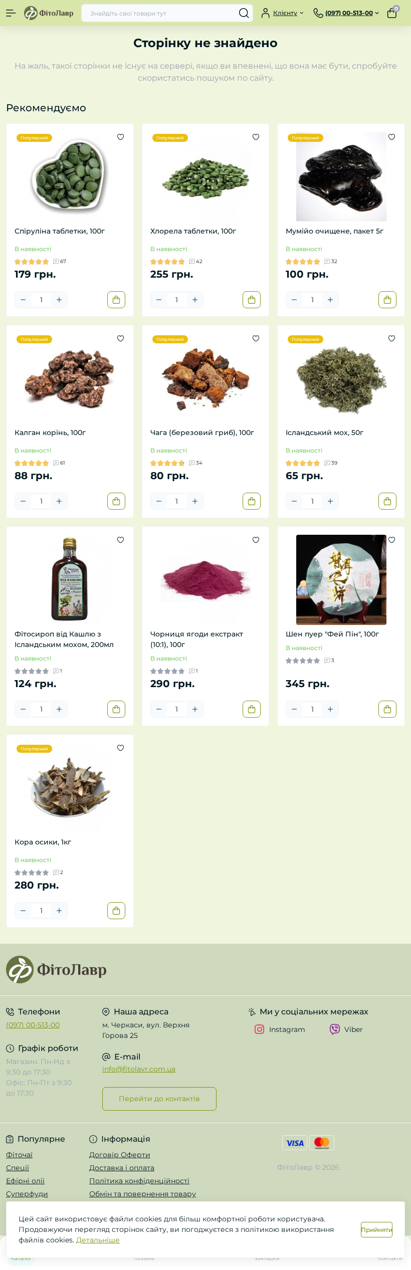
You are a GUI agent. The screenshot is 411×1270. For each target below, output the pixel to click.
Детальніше (98, 1239)
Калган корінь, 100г (50, 432)
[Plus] (59, 300)
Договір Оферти (119, 1154)
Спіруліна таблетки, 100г (60, 231)
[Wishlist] (120, 137)
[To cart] (116, 299)
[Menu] (11, 13)
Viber (353, 1029)
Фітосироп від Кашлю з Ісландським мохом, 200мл (64, 639)
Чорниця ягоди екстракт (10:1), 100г (196, 639)
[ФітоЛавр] (68, 969)
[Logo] (48, 13)
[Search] (244, 13)
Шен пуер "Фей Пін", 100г (332, 634)
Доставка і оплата (121, 1167)
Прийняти (376, 1229)
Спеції (17, 1167)
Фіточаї (19, 1154)
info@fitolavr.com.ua (138, 1069)
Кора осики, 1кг (43, 841)
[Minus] (23, 300)
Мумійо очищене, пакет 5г (334, 231)
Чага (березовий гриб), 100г (202, 432)
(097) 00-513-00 (33, 1024)
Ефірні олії (25, 1180)
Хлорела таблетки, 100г (193, 231)
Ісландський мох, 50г (324, 432)
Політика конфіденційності (139, 1180)
